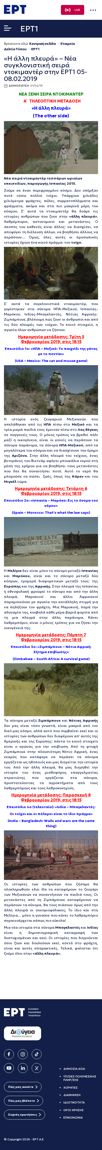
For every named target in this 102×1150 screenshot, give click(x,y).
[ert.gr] (15, 12)
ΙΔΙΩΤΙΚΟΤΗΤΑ (74, 1102)
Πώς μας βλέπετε (21, 1100)
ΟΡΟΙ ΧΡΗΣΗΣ (73, 1110)
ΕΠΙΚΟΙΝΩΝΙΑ (73, 1117)
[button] (7, 29)
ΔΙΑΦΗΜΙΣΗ (71, 1095)
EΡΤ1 (35, 49)
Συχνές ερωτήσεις (22, 1114)
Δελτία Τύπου (15, 49)
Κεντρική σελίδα (42, 44)
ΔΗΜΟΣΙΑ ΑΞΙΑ (74, 1069)
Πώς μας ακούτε (20, 1087)
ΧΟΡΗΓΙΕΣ (70, 1087)
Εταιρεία (67, 44)
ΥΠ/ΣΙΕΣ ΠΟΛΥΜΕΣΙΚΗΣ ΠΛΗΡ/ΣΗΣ (79, 1078)
